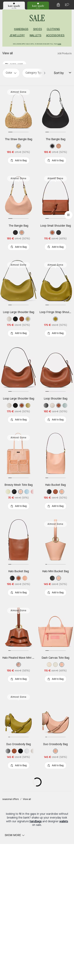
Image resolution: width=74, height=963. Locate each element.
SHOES (37, 29)
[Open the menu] (66, 5)
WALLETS (35, 35)
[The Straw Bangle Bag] (18, 110)
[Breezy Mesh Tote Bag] (18, 455)
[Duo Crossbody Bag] (18, 715)
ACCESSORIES (55, 35)
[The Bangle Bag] (18, 196)
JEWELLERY (17, 35)
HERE (59, 44)
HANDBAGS (21, 29)
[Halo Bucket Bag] (18, 542)
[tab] (14, 5)
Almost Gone (18, 92)
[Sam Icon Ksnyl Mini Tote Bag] (18, 888)
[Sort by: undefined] (68, 72)
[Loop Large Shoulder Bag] (18, 283)
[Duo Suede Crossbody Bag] (18, 801)
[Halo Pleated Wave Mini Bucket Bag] (18, 628)
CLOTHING (53, 29)
